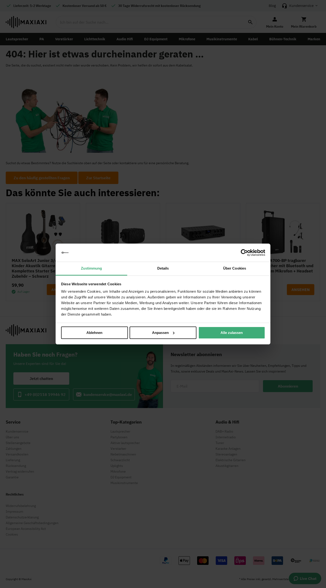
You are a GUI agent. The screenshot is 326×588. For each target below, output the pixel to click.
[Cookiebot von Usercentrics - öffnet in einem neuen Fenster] (244, 252)
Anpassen (160, 333)
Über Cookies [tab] (234, 268)
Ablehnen (94, 333)
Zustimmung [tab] (91, 268)
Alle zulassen (232, 333)
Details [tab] (163, 268)
